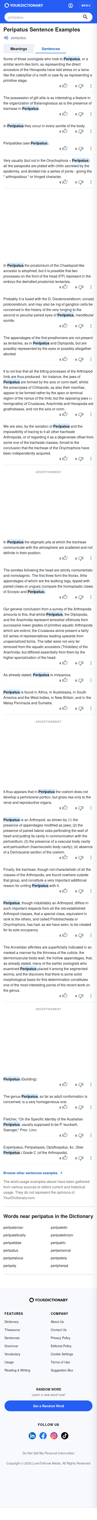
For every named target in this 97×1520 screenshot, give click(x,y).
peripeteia (59, 1257)
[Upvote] (65, 86)
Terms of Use (60, 1362)
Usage (9, 1362)
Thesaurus (12, 1329)
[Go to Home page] (24, 5)
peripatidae (12, 1242)
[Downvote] (80, 86)
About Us (57, 1321)
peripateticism (62, 1235)
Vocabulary (12, 1354)
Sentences (51, 48)
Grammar (11, 1346)
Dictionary (12, 1321)
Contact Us (59, 1329)
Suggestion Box (62, 1370)
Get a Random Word (48, 1406)
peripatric (58, 1242)
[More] (91, 86)
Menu (86, 5)
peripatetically (14, 1235)
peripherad (59, 1265)
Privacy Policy (60, 1338)
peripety (9, 1265)
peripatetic (59, 1227)
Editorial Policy (61, 1346)
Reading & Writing (17, 1370)
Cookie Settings (62, 1354)
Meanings (18, 48)
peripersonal (61, 1250)
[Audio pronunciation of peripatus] (6, 37)
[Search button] (85, 17)
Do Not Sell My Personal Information (48, 1453)
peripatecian (13, 1227)
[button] (70, 5)
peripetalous (13, 1257)
